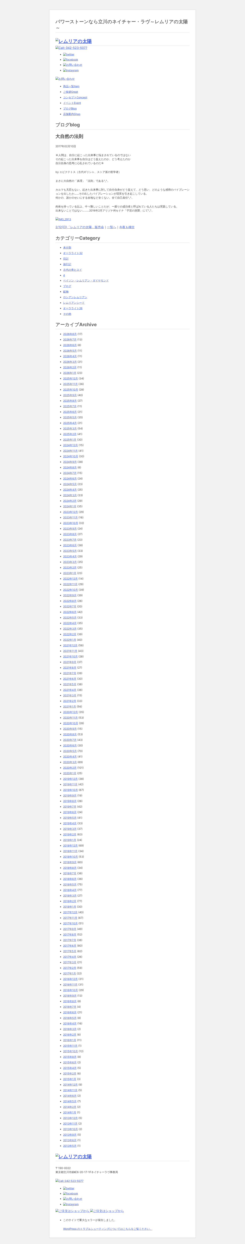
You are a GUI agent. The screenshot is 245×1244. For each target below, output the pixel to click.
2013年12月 (70, 1118)
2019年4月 (70, 823)
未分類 (67, 247)
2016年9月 (70, 995)
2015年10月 (70, 1051)
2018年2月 (69, 901)
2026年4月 (70, 356)
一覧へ (111, 227)
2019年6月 (70, 812)
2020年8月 (70, 734)
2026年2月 (70, 367)
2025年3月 (70, 428)
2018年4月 (70, 890)
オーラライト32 (72, 253)
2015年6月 (70, 1062)
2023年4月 (70, 556)
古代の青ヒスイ (72, 269)
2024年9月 (70, 461)
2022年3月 (70, 628)
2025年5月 (70, 417)
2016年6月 (70, 1012)
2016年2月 (69, 1034)
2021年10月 (70, 656)
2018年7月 (69, 873)
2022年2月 (69, 634)
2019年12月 (70, 778)
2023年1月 (69, 573)
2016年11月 (70, 984)
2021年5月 (69, 684)
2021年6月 (69, 678)
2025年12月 (70, 378)
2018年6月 (70, 878)
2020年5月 (70, 751)
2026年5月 (70, 350)
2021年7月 (69, 673)
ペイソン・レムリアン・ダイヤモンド (86, 280)
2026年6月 (70, 345)
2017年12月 (70, 912)
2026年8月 (70, 334)
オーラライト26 (72, 308)
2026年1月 (69, 372)
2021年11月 (70, 650)
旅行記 (67, 264)
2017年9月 (69, 929)
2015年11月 (70, 1045)
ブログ (70, 108)
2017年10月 (70, 923)
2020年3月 (70, 762)
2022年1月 (69, 639)
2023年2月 (70, 567)
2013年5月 (70, 1145)
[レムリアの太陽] (74, 41)
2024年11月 (70, 450)
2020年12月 (70, 712)
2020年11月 (70, 717)
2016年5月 (70, 1017)
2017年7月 (69, 940)
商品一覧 (71, 86)
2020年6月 (70, 745)
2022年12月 (70, 578)
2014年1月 (69, 1112)
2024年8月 (70, 467)
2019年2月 (69, 834)
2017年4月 (69, 956)
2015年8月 (70, 1056)
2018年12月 (70, 845)
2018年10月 (70, 856)
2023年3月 (70, 562)
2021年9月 (69, 662)
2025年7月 (70, 406)
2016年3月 (70, 1029)
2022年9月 (70, 595)
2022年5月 (70, 617)
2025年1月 (69, 439)
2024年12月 (70, 445)
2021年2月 (69, 701)
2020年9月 (70, 728)
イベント (72, 102)
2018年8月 (70, 867)
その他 (67, 313)
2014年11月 (70, 1090)
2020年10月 (70, 723)
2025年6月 (70, 411)
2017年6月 (69, 945)
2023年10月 (70, 523)
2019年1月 (69, 840)
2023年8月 (70, 534)
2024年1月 (69, 506)
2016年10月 (70, 990)
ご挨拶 (70, 91)
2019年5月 (70, 817)
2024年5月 (70, 484)
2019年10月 (70, 789)
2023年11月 (70, 517)
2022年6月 (70, 612)
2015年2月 (69, 1073)
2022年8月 (70, 600)
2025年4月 (70, 423)
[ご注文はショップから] (73, 1211)
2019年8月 (70, 801)
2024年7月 (70, 473)
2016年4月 (70, 1023)
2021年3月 (69, 695)
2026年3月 (70, 361)
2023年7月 (70, 539)
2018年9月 (70, 862)
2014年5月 (70, 1101)
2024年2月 (70, 500)
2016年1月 (69, 1040)
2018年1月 (69, 906)
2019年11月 (70, 784)
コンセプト (75, 97)
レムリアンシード (74, 302)
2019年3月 (70, 828)
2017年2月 (69, 967)
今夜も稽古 (127, 227)
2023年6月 (70, 545)
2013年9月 (70, 1134)
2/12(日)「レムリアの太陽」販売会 (80, 227)
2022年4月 (70, 623)
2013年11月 (70, 1123)
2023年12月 (70, 511)
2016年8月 (70, 1001)
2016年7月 (69, 1006)
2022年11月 (70, 584)
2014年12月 (70, 1084)
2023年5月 (70, 550)
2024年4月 (70, 489)
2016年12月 (70, 979)
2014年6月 (70, 1095)
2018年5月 (70, 884)
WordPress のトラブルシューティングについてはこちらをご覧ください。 (107, 1228)
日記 (66, 258)
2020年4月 (70, 756)
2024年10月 (70, 456)
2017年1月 (69, 973)
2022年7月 (69, 606)
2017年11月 (70, 917)
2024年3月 (70, 495)
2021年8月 (69, 667)
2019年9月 (70, 795)
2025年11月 (70, 384)
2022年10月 (70, 589)
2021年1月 (69, 706)
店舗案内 (71, 114)
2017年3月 (69, 962)
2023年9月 (70, 528)
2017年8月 (69, 934)
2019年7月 (69, 806)
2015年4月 (70, 1068)
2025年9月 (70, 395)
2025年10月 (70, 389)
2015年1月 (69, 1079)
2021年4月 (69, 689)
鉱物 (66, 291)
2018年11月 (70, 851)
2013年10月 (70, 1129)
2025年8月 (70, 400)
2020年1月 (69, 773)
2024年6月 (70, 478)
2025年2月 (70, 434)
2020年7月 (70, 739)
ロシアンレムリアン (75, 297)
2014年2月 (69, 1106)
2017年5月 (69, 951)
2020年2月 (70, 767)
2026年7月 (70, 339)
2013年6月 (70, 1140)
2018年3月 (70, 895)
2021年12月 (70, 645)
